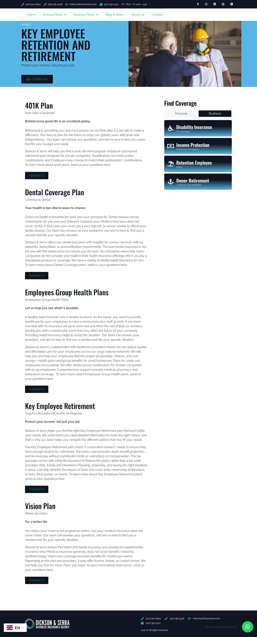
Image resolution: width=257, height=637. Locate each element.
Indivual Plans (52, 14)
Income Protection (192, 144)
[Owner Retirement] (170, 181)
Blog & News (115, 14)
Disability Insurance (194, 126)
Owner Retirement (192, 180)
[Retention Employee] (170, 163)
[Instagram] (206, 4)
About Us (137, 14)
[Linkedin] (215, 4)
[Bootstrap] (231, 4)
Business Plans (84, 14)
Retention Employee (194, 162)
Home (31, 14)
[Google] (223, 4)
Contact (157, 14)
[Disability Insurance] (170, 128)
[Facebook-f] (198, 4)
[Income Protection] (170, 146)
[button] (247, 626)
